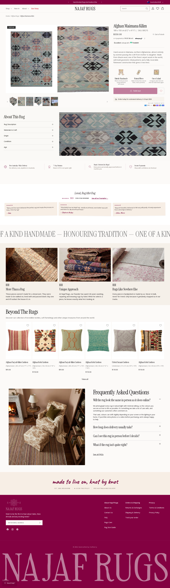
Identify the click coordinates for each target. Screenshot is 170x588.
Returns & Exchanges (133, 507)
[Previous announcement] (68, 2)
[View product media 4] (21, 101)
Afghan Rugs (15, 16)
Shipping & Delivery (132, 512)
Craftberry (93, 547)
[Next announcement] (101, 2)
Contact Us (108, 512)
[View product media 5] (29, 101)
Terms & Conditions (156, 507)
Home (8, 16)
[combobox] (134, 8)
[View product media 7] (46, 101)
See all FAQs (98, 454)
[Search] (147, 9)
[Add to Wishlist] (161, 91)
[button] (8, 8)
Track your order (131, 517)
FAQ (106, 517)
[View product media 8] (54, 101)
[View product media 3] (13, 101)
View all (85, 379)
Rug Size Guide (110, 527)
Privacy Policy (154, 512)
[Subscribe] (39, 522)
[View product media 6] (38, 101)
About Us (107, 507)
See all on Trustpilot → (100, 198)
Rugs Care (108, 522)
